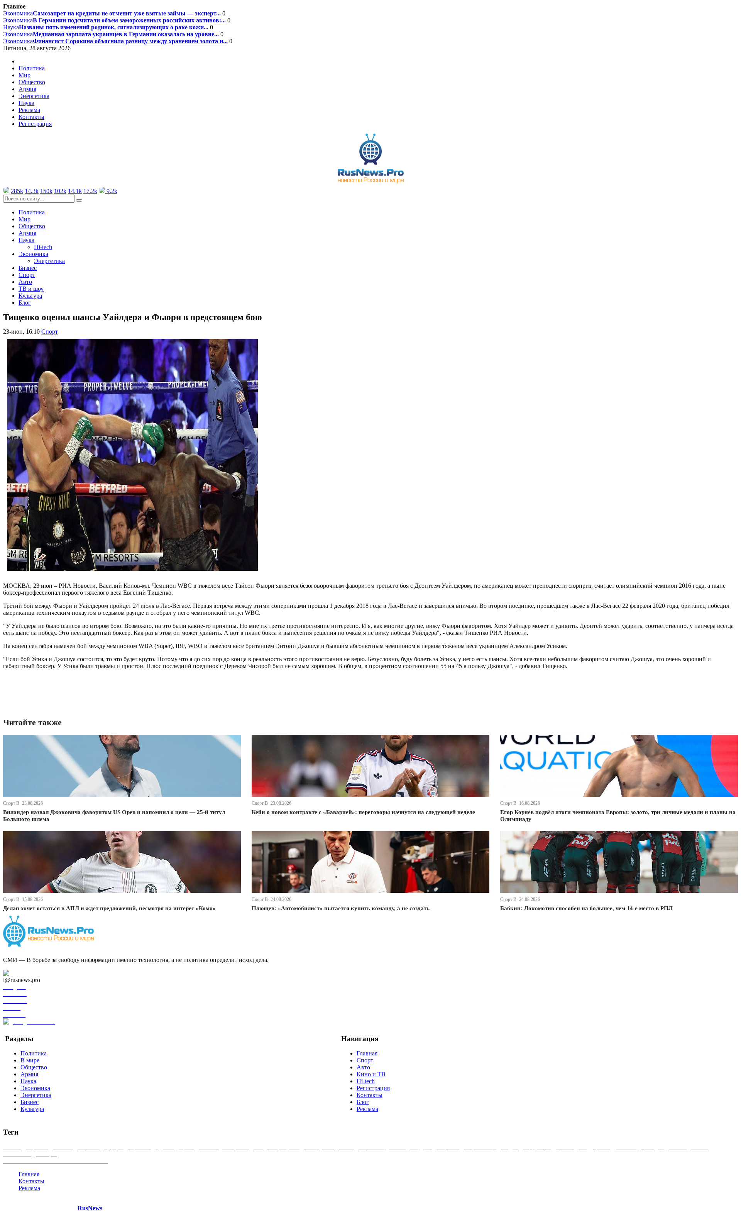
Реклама (29, 110)
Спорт (27, 274)
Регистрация (35, 123)
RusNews (90, 1208)
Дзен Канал (28, 973)
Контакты (31, 117)
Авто (25, 281)
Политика (32, 68)
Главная (367, 1053)
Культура (30, 295)
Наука (105, 27)
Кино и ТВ (371, 1074)
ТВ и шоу (31, 288)
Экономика (112, 13)
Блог (25, 302)
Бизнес (28, 268)
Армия (27, 89)
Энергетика (34, 96)
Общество (32, 82)
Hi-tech (43, 247)
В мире (29, 1060)
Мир (24, 75)
